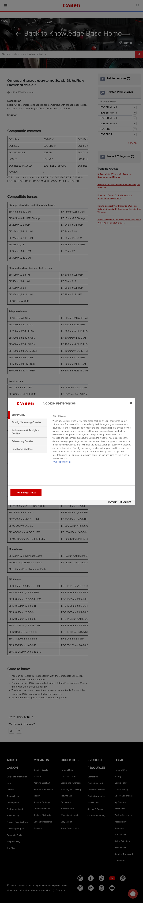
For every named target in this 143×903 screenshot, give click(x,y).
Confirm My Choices (26, 492)
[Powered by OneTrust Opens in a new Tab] (120, 502)
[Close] (131, 403)
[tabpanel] (92, 440)
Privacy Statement (61, 461)
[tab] (27, 415)
